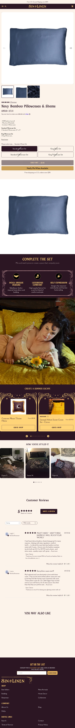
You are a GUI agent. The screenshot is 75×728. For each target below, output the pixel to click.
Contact (41, 721)
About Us (4, 707)
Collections (42, 698)
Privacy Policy (43, 725)
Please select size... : (14, 144)
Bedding (4, 694)
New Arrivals (43, 690)
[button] (71, 48)
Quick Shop (18, 428)
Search (3, 721)
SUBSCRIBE (52, 673)
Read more (54, 551)
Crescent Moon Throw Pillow (12, 419)
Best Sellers (5, 690)
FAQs (3, 711)
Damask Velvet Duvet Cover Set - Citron (52, 421)
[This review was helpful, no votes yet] (64, 564)
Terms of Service (7, 725)
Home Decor (42, 694)
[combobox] (13, 523)
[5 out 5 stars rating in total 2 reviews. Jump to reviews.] (4, 642)
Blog (39, 707)
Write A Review (49, 511)
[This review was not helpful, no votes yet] (68, 564)
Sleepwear (5, 698)
